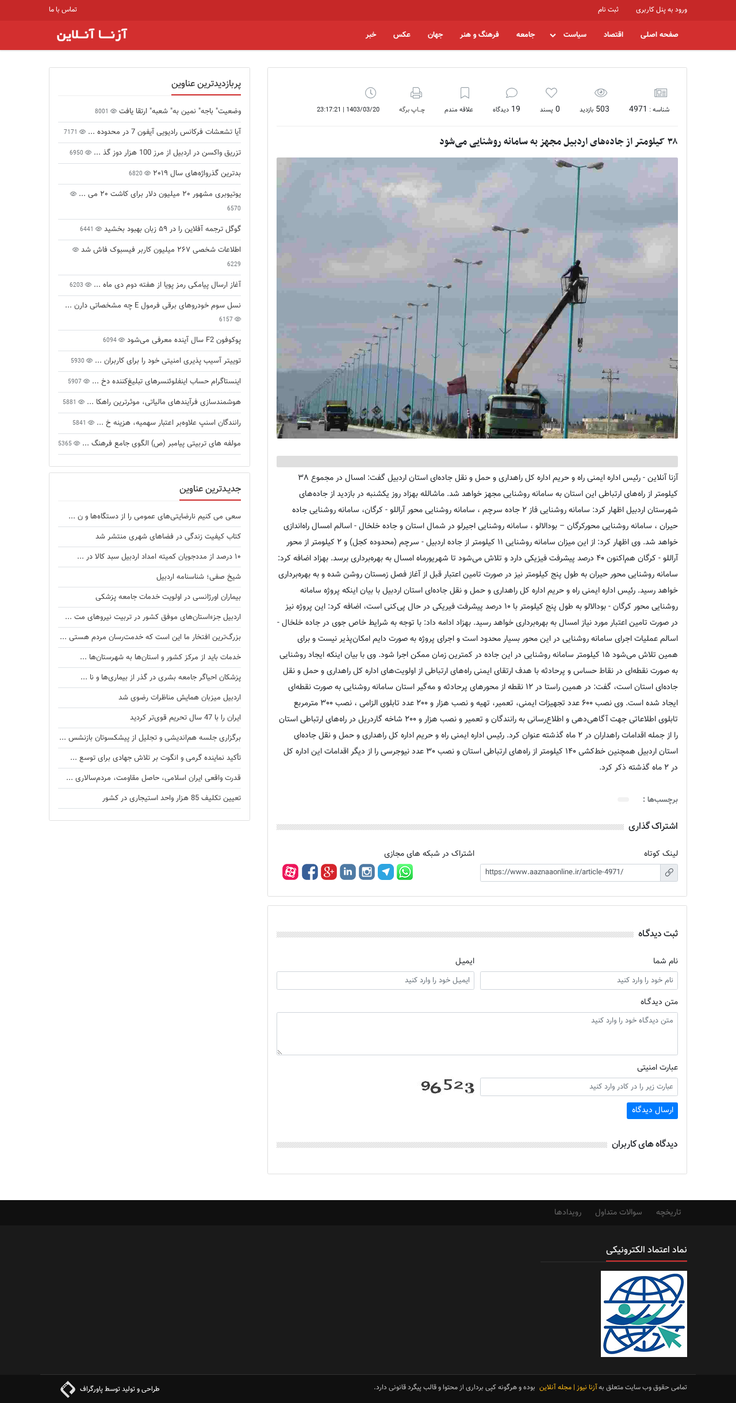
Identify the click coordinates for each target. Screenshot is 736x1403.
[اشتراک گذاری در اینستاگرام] (367, 872)
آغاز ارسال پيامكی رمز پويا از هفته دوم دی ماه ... (166, 285)
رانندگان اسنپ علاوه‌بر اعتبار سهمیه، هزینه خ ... (167, 423)
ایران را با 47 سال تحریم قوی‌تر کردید (185, 718)
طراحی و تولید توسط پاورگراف (119, 1389)
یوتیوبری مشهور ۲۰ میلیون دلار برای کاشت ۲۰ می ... (158, 194)
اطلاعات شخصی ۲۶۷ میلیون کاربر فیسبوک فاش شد (160, 250)
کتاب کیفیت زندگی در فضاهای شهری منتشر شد (168, 537)
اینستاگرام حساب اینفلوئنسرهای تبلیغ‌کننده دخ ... (165, 381)
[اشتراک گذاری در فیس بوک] (309, 872)
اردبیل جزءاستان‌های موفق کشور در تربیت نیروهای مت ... (153, 617)
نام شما (665, 961)
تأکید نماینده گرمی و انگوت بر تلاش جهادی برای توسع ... (155, 758)
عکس (402, 35)
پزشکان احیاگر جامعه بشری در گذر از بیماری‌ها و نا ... (160, 677)
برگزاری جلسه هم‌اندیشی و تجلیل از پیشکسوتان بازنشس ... (150, 738)
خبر (371, 35)
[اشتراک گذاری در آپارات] (290, 872)
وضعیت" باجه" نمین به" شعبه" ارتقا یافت (179, 111)
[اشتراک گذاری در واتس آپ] (405, 872)
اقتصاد (613, 35)
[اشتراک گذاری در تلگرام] (386, 872)
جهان (435, 35)
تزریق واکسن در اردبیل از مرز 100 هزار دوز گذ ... (166, 153)
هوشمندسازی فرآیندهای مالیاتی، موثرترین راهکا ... (163, 402)
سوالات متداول (618, 1212)
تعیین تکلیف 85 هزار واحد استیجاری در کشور (171, 798)
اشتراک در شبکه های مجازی (429, 854)
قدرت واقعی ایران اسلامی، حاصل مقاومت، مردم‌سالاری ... (153, 778)
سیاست (575, 35)
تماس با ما (63, 10)
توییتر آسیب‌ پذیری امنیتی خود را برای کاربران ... (167, 361)
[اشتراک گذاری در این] (348, 872)
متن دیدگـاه (659, 1002)
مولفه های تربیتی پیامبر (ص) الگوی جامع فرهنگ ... (160, 443)
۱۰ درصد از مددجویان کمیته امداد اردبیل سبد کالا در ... (159, 557)
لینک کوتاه (661, 854)
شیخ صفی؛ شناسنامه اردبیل (198, 577)
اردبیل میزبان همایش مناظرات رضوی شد (179, 698)
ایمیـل (464, 961)
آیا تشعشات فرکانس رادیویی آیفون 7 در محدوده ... (163, 132)
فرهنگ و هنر (479, 35)
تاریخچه (668, 1212)
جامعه (525, 35)
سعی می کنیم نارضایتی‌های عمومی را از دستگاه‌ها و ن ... (154, 516)
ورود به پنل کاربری (661, 10)
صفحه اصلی (659, 35)
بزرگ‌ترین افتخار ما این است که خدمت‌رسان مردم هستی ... (150, 637)
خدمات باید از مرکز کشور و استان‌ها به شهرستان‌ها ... (160, 657)
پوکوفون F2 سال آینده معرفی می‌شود (184, 340)
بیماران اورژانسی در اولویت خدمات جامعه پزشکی (168, 597)
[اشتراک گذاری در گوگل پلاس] (329, 872)
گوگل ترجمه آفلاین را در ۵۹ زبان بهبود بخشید (171, 229)
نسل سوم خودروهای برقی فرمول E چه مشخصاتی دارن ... (153, 306)
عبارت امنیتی (657, 1068)
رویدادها (567, 1212)
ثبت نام (608, 10)
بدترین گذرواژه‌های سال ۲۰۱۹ (196, 173)
